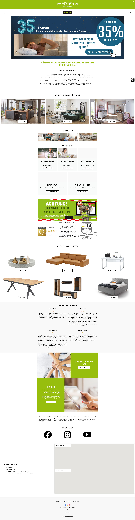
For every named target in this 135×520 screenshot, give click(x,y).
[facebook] (65, 505)
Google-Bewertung (72, 507)
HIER (67, 509)
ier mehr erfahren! (68, 239)
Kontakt (69, 501)
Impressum (58, 501)
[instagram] (67, 505)
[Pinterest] (69, 505)
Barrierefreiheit (76, 501)
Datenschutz (64, 501)
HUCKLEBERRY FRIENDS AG (69, 516)
